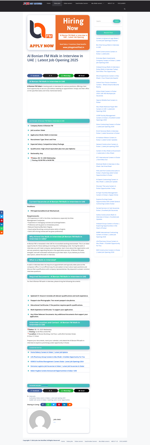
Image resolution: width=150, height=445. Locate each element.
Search (117, 21)
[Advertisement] (58, 69)
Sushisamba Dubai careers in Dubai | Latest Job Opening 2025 (47, 398)
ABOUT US (111, 3)
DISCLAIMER (121, 3)
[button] (124, 9)
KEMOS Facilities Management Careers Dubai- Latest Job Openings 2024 (57, 362)
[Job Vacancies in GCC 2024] (32, 3)
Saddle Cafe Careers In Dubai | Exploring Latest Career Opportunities (49, 400)
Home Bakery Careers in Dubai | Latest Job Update (49, 352)
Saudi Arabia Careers (82, 3)
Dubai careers (68, 3)
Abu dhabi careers (96, 3)
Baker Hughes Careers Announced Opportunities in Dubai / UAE (54, 371)
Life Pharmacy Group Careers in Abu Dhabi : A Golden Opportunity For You (58, 357)
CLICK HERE (45, 385)
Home (49, 3)
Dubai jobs (57, 3)
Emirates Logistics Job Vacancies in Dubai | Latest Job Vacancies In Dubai (57, 366)
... (54, 421)
